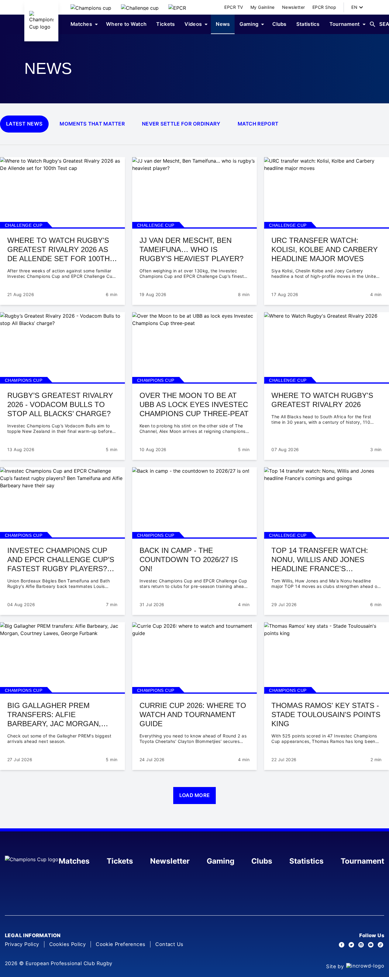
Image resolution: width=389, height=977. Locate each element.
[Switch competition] (91, 7)
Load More (194, 795)
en (354, 7)
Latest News (24, 124)
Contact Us (169, 944)
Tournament (362, 861)
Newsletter (170, 861)
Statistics (306, 861)
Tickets (120, 861)
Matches (74, 861)
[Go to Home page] (41, 20)
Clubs (261, 861)
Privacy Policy (22, 944)
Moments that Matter (92, 124)
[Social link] (341, 944)
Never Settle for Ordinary (181, 124)
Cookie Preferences (120, 944)
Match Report (258, 124)
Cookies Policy (67, 944)
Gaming (220, 861)
